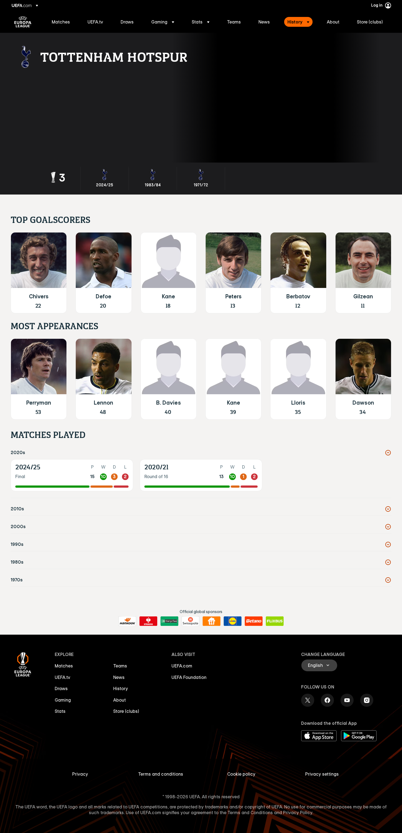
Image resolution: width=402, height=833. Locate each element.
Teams (120, 665)
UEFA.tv (62, 677)
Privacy (80, 774)
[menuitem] (62, 22)
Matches (64, 665)
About (119, 699)
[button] (163, 22)
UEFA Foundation (188, 677)
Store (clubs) (126, 711)
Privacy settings (322, 774)
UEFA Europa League (23, 21)
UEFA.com (181, 665)
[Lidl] (232, 621)
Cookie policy (241, 774)
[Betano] (254, 621)
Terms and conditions (160, 774)
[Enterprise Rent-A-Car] (169, 621)
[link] (61, 22)
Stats (60, 711)
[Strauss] (148, 621)
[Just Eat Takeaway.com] (211, 621)
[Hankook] (127, 621)
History (120, 688)
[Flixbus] (275, 621)
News (119, 677)
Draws (61, 688)
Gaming (63, 699)
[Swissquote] (190, 621)
